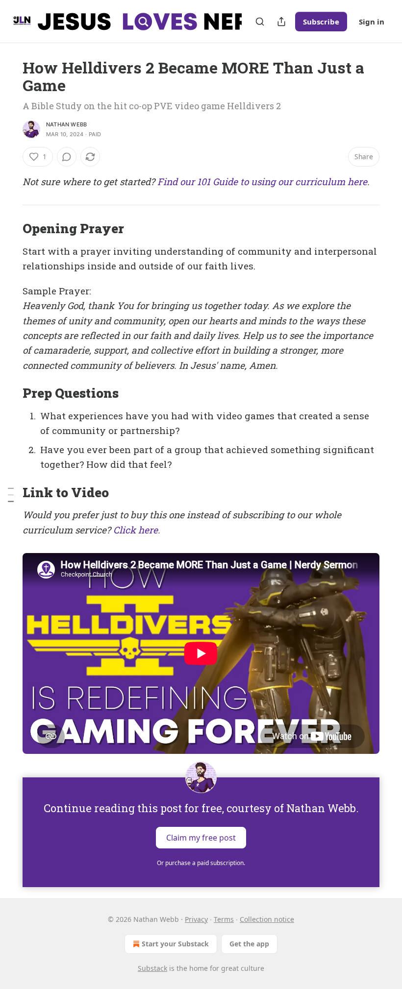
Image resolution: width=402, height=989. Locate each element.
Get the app (249, 943)
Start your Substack (175, 943)
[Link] (9, 229)
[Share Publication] (281, 21)
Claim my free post (201, 837)
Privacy (196, 919)
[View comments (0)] (66, 157)
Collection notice (267, 919)
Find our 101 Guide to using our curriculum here (262, 181)
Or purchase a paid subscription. (201, 863)
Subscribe (321, 21)
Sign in (371, 21)
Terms (224, 919)
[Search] (260, 21)
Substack (152, 968)
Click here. (136, 530)
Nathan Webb (66, 124)
